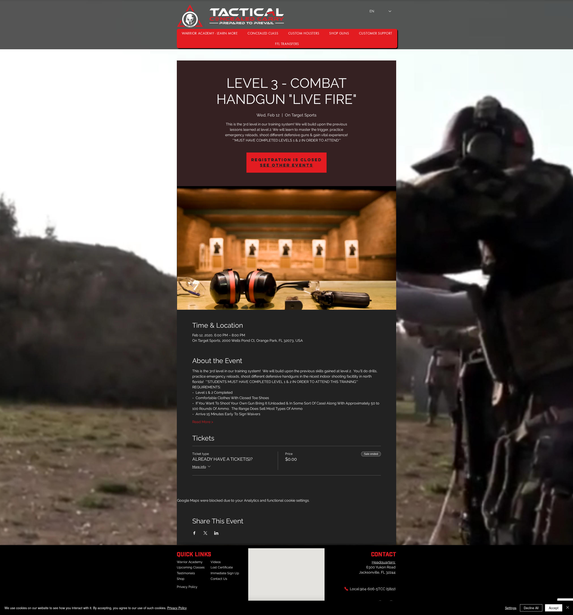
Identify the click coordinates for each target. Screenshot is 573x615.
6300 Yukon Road (381, 567)
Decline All (531, 608)
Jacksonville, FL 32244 (377, 572)
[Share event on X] (205, 533)
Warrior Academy (190, 562)
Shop (180, 579)
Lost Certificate (222, 567)
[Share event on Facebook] (194, 533)
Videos (216, 562)
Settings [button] (510, 608)
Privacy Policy (187, 587)
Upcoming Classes (191, 567)
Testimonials (186, 573)
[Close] (567, 607)
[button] (375, 33)
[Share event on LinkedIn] (216, 533)
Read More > (202, 422)
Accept (553, 608)
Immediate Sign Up (225, 573)
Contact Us (219, 579)
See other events (286, 165)
